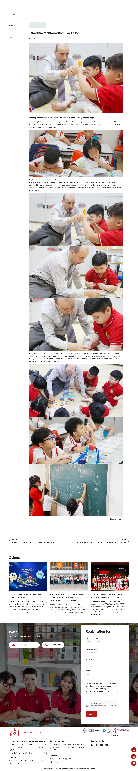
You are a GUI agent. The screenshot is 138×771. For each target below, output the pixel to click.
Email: (89, 660)
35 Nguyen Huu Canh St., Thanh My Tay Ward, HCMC (69, 748)
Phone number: (92, 649)
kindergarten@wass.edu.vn (62, 762)
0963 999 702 (27, 760)
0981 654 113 (56, 759)
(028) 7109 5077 (39, 760)
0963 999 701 (15, 760)
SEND (91, 714)
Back (14, 15)
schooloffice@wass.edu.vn (21, 763)
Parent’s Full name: (94, 638)
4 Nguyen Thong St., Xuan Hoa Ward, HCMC (69, 744)
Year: (88, 671)
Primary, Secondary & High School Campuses (27, 741)
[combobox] (105, 674)
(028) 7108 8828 (69, 759)
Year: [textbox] (88, 674)
